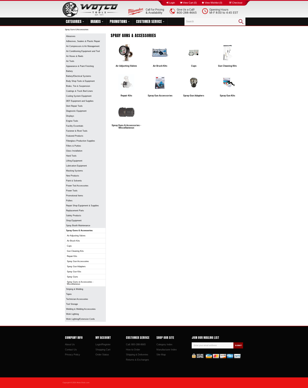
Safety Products (73, 215)
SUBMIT (238, 345)
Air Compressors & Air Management (82, 46)
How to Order (133, 349)
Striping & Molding (74, 289)
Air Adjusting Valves (76, 235)
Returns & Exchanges (137, 359)
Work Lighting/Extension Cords (80, 319)
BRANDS (96, 21)
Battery (69, 71)
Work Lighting (72, 314)
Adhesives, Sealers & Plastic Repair (83, 41)
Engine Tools (72, 121)
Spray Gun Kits (74, 271)
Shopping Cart (102, 349)
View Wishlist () (213, 2)
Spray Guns (72, 277)
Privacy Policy (72, 354)
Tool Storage (72, 304)
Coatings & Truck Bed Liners (79, 91)
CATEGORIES (74, 21)
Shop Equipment (73, 220)
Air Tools (70, 61)
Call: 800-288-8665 (136, 344)
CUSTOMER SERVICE (149, 21)
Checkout (237, 2)
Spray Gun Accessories (78, 261)
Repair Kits (72, 256)
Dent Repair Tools (74, 106)
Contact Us (71, 349)
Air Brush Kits (73, 241)
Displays (70, 116)
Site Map (161, 354)
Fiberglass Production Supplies (80, 141)
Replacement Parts (75, 210)
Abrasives (70, 36)
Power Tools (71, 190)
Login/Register (103, 344)
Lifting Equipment (74, 161)
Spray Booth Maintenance (78, 225)
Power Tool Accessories (77, 185)
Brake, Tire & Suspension (78, 86)
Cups (69, 246)
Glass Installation (74, 151)
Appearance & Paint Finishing (80, 66)
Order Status (102, 354)
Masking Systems (74, 170)
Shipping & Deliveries (137, 354)
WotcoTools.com (83, 383)
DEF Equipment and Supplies (80, 101)
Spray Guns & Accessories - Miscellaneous (80, 283)
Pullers (69, 200)
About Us (70, 344)
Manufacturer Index (166, 349)
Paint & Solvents (74, 180)
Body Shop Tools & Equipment (80, 81)
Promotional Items (74, 195)
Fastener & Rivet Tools (76, 131)
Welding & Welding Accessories (81, 309)
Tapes (69, 294)
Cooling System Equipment (78, 96)
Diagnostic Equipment (76, 111)
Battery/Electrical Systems (78, 76)
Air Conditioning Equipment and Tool (83, 51)
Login (172, 2)
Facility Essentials (74, 126)
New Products (72, 175)
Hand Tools (71, 156)
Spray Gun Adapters (76, 266)
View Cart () (190, 2)
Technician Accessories (77, 299)
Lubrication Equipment (76, 166)
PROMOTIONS (119, 21)
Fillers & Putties (73, 146)
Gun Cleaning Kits (75, 251)
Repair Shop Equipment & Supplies (82, 205)
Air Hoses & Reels (74, 56)
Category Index (164, 344)
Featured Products (74, 136)
